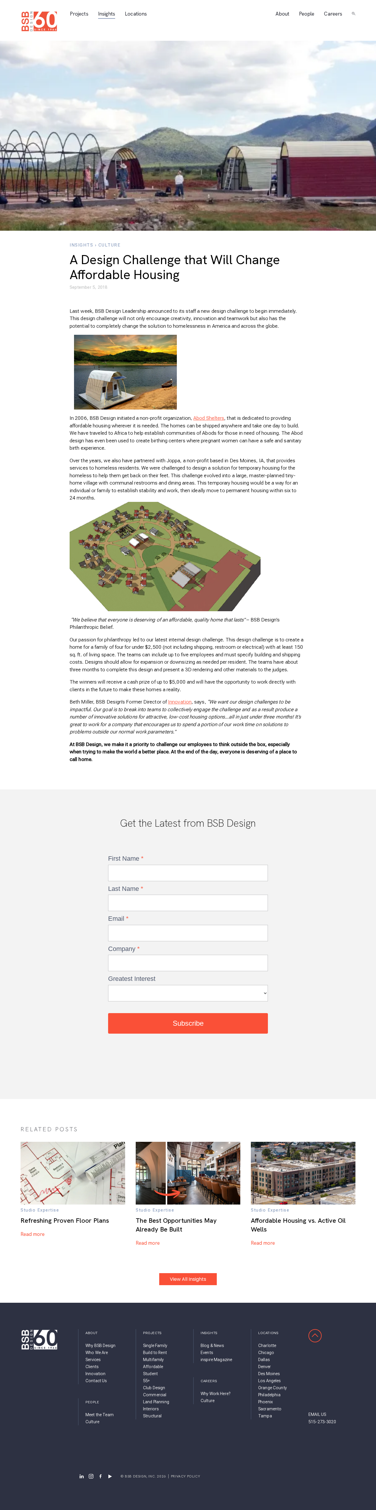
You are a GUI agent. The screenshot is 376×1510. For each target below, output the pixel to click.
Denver (264, 1366)
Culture (109, 245)
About (282, 14)
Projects (79, 14)
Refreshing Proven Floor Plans (65, 1220)
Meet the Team (99, 1414)
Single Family (155, 1345)
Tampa (265, 1416)
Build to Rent (155, 1352)
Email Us (317, 1414)
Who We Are (96, 1352)
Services (92, 1359)
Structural (152, 1416)
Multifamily (153, 1359)
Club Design (154, 1387)
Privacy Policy (185, 1476)
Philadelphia (269, 1394)
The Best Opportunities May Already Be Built (176, 1225)
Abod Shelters (208, 418)
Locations (136, 14)
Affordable (153, 1366)
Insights (106, 14)
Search (353, 14)
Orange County (272, 1387)
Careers (333, 14)
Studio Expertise (40, 1210)
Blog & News (212, 1345)
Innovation (180, 702)
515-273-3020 (322, 1421)
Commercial (154, 1394)
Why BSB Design (100, 1345)
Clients (91, 1366)
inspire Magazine (216, 1359)
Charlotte (267, 1345)
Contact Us (96, 1380)
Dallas (264, 1359)
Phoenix (265, 1401)
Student (150, 1373)
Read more (33, 1234)
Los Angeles (269, 1380)
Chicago (266, 1352)
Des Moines (269, 1373)
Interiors (151, 1409)
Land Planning (156, 1401)
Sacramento (269, 1409)
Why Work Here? (215, 1393)
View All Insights (188, 1279)
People (306, 14)
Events (207, 1352)
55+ (146, 1380)
